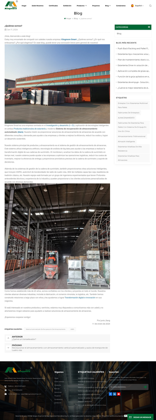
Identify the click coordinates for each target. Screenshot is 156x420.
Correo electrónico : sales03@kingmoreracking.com (24, 394)
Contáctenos (121, 6)
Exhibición (67, 6)
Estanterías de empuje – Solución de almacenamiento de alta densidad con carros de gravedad (134, 82)
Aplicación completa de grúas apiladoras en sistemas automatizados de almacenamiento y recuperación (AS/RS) (134, 71)
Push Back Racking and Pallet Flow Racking (134, 48)
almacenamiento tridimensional (131, 136)
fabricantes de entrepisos (128, 113)
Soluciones (57, 392)
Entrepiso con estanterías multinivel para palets (133, 105)
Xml (107, 416)
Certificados (53, 6)
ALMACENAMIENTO (126, 118)
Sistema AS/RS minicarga (86, 378)
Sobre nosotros (37, 6)
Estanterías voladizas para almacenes (128, 158)
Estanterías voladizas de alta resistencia (130, 149)
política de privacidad (117, 416)
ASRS (72, 329)
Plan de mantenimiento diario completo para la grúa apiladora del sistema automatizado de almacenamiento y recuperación (134, 60)
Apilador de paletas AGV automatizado (90, 398)
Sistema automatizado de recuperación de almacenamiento (45, 329)
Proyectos (96, 6)
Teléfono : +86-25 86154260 (17, 386)
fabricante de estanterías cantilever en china (92, 405)
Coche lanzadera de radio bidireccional (90, 391)
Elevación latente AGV (85, 401)
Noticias (57, 389)
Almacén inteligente (126, 141)
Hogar (24, 6)
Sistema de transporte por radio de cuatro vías (92, 387)
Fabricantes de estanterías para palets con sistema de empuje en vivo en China (132, 127)
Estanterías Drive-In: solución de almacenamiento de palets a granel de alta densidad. (134, 65)
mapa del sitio (97, 416)
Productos (81, 6)
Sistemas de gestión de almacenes (89, 394)
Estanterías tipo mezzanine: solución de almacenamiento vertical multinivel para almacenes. (134, 54)
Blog (107, 6)
